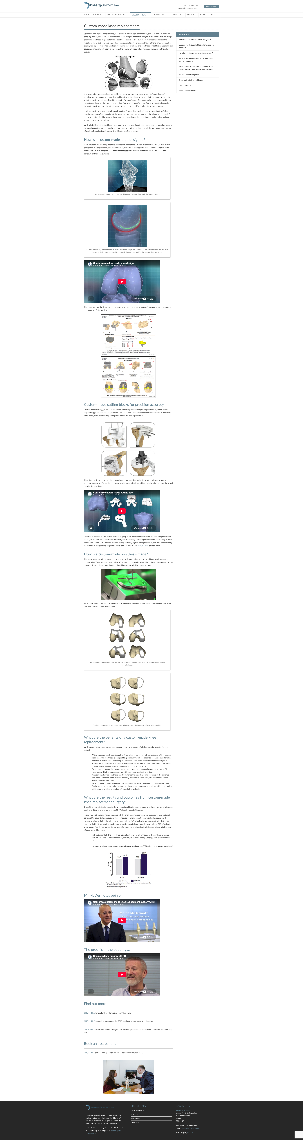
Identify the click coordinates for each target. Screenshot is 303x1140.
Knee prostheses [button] (139, 15)
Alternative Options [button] (116, 15)
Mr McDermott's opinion (189, 75)
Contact (212, 15)
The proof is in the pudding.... (191, 80)
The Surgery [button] (158, 15)
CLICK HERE (143, 546)
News (202, 15)
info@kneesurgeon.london (189, 8)
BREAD (190, 1133)
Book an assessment (187, 91)
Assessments (135, 1118)
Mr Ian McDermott (137, 1110)
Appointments (211, 6)
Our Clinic (192, 15)
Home (86, 15)
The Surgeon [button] (175, 15)
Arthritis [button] (97, 15)
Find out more (185, 85)
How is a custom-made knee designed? (195, 40)
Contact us (135, 1122)
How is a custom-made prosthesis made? (196, 53)
